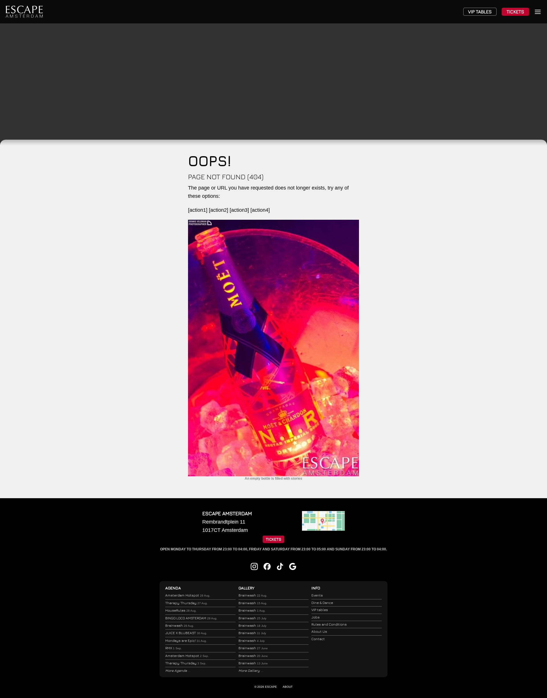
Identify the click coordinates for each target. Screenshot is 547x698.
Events (317, 595)
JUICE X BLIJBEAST (186, 633)
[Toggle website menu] (537, 11)
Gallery (246, 587)
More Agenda (176, 670)
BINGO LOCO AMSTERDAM (191, 618)
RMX (173, 648)
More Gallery (249, 670)
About (288, 686)
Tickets (515, 11)
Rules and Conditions (329, 624)
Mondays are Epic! (186, 640)
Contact (318, 639)
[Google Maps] (323, 529)
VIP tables (319, 610)
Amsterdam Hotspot (187, 595)
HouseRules (181, 610)
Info (315, 587)
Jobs (315, 617)
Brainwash (179, 625)
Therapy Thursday (186, 603)
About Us (319, 631)
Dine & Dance (322, 603)
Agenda (173, 587)
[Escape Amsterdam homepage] (24, 12)
